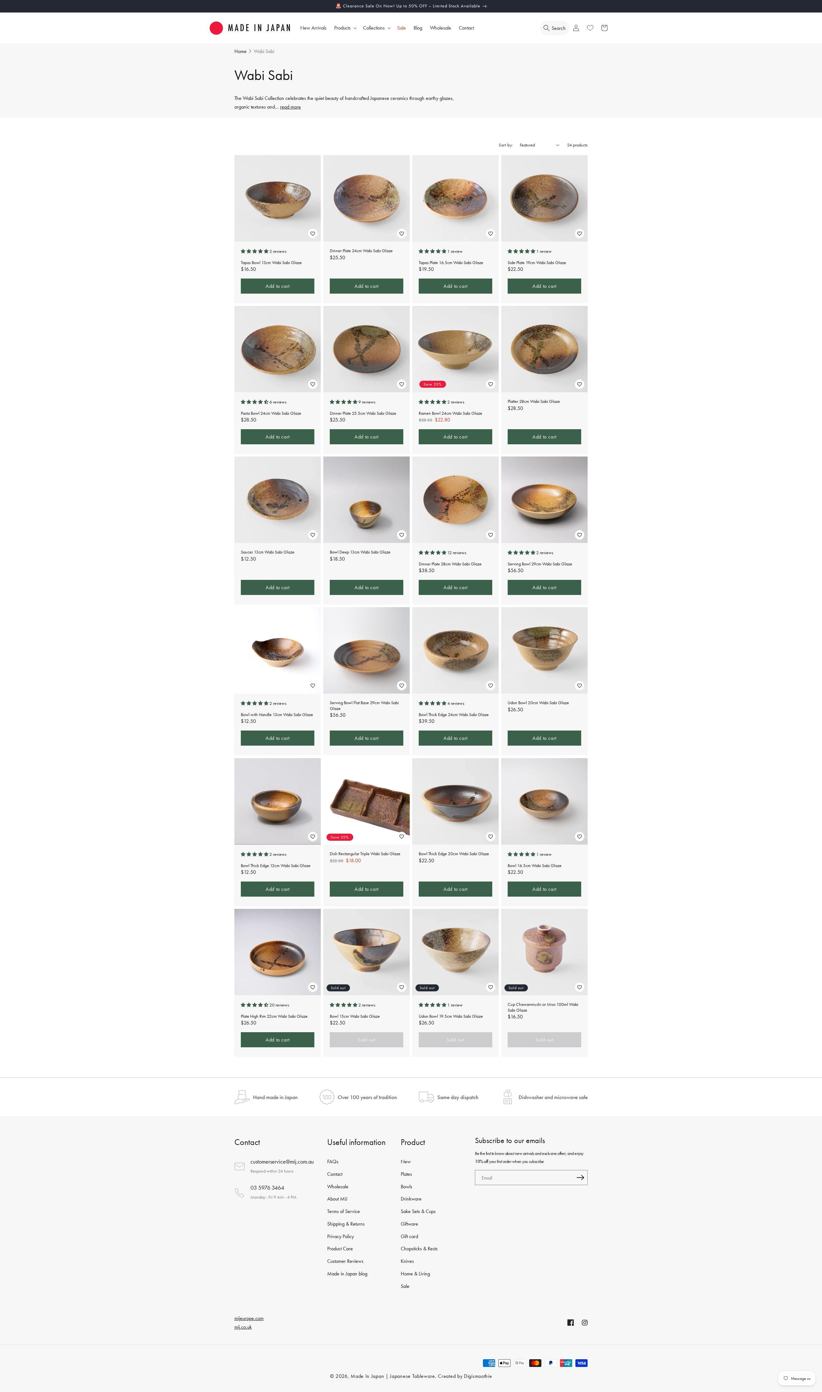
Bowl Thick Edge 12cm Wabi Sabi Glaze (275, 865)
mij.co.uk (243, 1327)
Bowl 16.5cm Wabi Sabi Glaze (535, 865)
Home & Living (415, 1273)
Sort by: (506, 145)
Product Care (340, 1249)
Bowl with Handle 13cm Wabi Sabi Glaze (277, 714)
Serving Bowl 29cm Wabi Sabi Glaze (540, 564)
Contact (334, 1174)
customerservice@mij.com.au (282, 1161)
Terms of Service (343, 1211)
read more (290, 106)
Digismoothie (478, 1376)
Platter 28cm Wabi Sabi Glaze (534, 401)
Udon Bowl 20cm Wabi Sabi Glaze (538, 702)
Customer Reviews (345, 1261)
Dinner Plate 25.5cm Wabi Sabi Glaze (363, 413)
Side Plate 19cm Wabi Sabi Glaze (537, 262)
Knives (407, 1261)
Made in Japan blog (347, 1273)
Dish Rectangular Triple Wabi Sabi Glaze (365, 853)
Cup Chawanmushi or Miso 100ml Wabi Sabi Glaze (543, 1007)
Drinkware (411, 1198)
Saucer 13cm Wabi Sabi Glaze (267, 552)
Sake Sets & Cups (418, 1211)
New (406, 1161)
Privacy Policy (340, 1236)
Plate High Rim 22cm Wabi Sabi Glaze (274, 1016)
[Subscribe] (580, 1177)
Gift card (409, 1236)
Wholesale (337, 1186)
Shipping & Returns (346, 1223)
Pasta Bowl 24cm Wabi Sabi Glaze (271, 413)
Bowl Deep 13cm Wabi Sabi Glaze (360, 552)
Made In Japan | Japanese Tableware (393, 1376)
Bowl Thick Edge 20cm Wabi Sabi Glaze (454, 853)
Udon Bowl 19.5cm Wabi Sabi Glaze (451, 1016)
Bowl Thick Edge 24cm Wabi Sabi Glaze (454, 714)
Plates (406, 1174)
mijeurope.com (249, 1318)
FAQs (332, 1161)
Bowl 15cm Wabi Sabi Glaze (355, 1016)
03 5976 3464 (267, 1187)
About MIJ (337, 1198)
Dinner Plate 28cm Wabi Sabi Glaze (450, 564)
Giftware (409, 1223)
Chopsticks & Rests (419, 1249)
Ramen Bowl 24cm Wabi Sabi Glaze (450, 413)
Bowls (406, 1186)
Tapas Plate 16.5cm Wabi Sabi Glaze (451, 262)
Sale (405, 1286)
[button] (344, 28)
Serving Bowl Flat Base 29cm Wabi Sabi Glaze (364, 705)
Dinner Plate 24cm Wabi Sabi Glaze (361, 250)
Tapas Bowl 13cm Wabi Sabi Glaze (271, 262)
